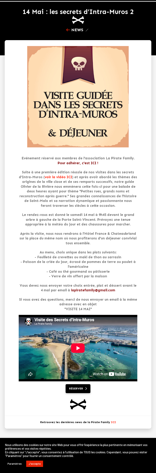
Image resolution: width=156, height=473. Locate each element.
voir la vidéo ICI (58, 177)
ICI (113, 422)
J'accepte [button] (35, 463)
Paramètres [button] (15, 463)
